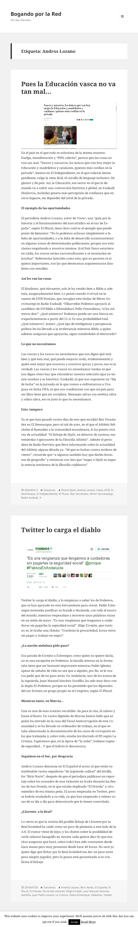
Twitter (108, 895)
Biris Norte (86, 887)
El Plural (64, 493)
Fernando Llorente (54, 891)
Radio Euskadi (29, 497)
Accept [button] (74, 922)
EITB (107, 490)
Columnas (49, 490)
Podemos (96, 895)
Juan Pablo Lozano (43, 895)
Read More (88, 922)
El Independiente (47, 493)
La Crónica (62, 895)
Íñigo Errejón (74, 891)
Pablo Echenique (80, 895)
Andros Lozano (86, 490)
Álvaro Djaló (68, 490)
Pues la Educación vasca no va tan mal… (68, 88)
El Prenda (35, 891)
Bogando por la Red (36, 13)
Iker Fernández (79, 493)
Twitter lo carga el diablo (61, 530)
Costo (99, 490)
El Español (101, 887)
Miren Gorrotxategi (101, 493)
